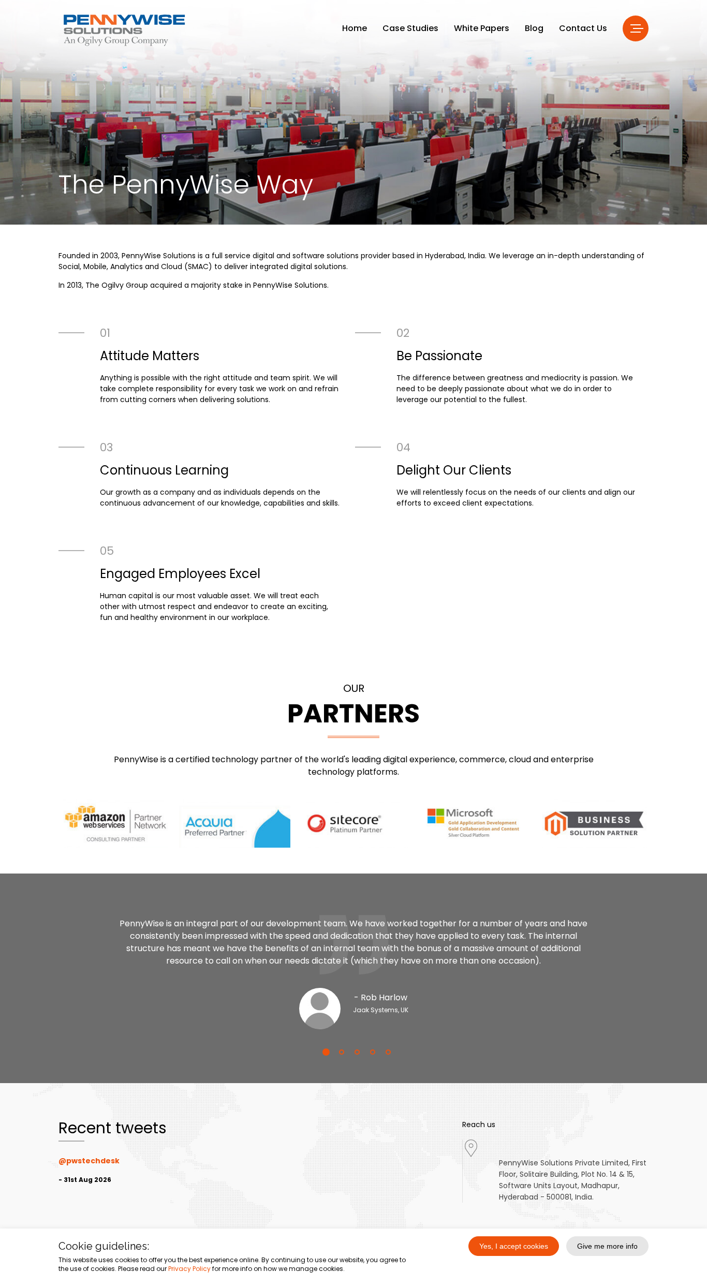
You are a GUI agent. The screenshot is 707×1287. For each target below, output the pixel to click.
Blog (534, 28)
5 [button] (384, 1052)
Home (354, 28)
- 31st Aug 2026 (84, 1179)
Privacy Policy (189, 1268)
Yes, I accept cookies (513, 1246)
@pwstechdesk (89, 1161)
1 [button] (322, 1052)
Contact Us (583, 28)
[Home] (123, 29)
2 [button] (338, 1052)
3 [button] (353, 1052)
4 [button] (369, 1052)
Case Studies (410, 28)
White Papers (481, 28)
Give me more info (607, 1246)
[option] (353, 964)
